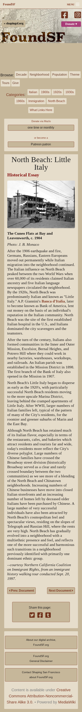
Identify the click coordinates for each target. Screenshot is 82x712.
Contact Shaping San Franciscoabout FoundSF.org (41, 675)
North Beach (56, 101)
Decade (21, 74)
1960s (20, 101)
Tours (5, 83)
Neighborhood (39, 74)
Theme (75, 74)
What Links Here (41, 110)
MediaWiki (67, 702)
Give (15, 83)
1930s (69, 92)
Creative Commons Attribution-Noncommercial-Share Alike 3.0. (40, 696)
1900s (45, 92)
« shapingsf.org (13, 23)
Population (59, 74)
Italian (33, 92)
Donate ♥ (71, 24)
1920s (57, 92)
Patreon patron (41, 144)
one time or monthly (41, 127)
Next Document (60, 590)
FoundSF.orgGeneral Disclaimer (41, 658)
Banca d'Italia (53, 301)
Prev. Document (22, 590)
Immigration (36, 101)
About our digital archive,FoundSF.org (41, 642)
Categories (15, 95)
